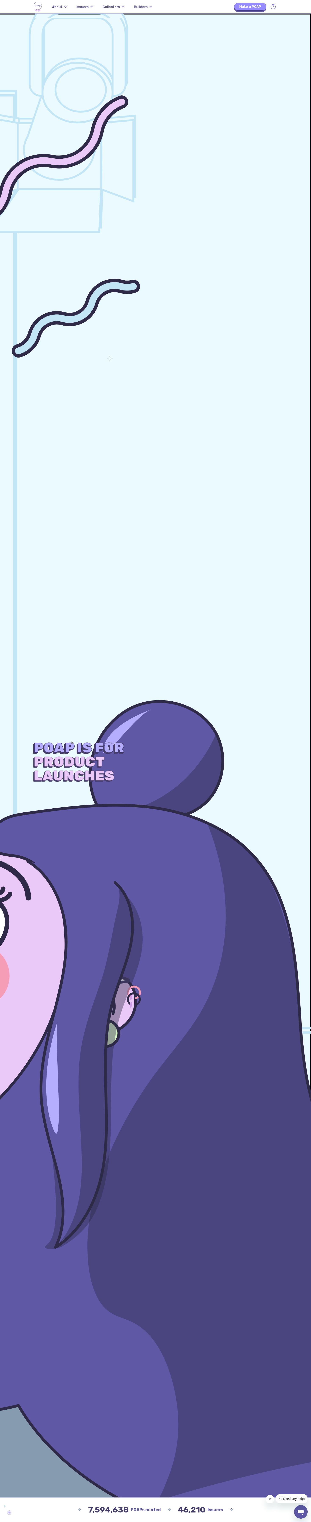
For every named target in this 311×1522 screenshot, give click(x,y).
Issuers (82, 7)
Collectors (111, 7)
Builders (141, 7)
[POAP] (38, 7)
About (57, 7)
